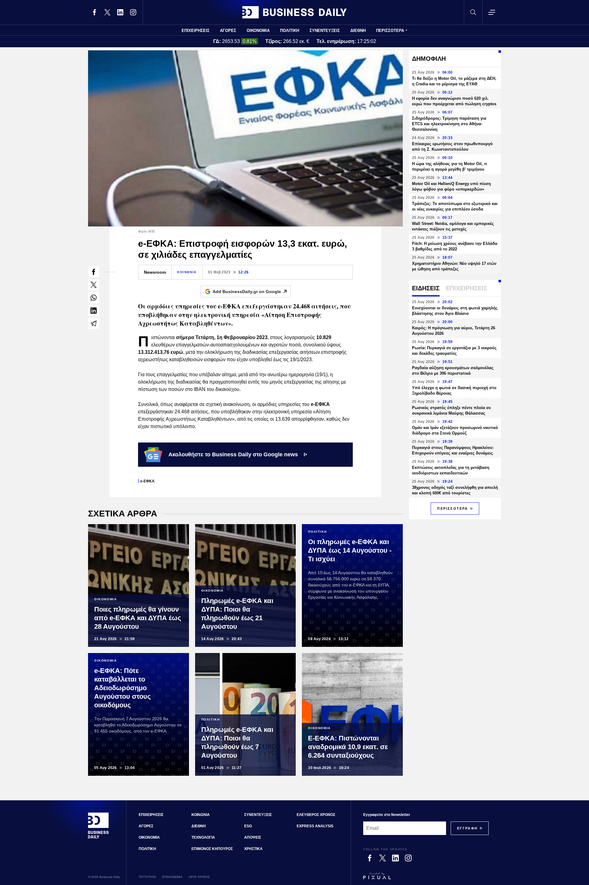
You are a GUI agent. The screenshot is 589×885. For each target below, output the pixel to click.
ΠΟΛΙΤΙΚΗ (289, 30)
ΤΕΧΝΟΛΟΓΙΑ (203, 837)
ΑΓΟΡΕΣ (228, 30)
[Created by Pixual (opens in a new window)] (426, 878)
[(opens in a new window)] (94, 12)
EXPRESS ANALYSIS (315, 826)
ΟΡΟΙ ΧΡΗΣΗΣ (199, 877)
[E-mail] (93, 323)
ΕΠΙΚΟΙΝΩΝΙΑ (172, 877)
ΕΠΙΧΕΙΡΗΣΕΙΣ (196, 30)
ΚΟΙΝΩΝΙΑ (187, 272)
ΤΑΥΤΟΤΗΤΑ (147, 877)
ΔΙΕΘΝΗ (358, 30)
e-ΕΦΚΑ (147, 481)
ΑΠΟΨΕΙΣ (252, 837)
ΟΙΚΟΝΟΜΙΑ (258, 30)
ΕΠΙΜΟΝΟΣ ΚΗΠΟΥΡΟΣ (212, 849)
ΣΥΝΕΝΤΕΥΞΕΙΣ (325, 30)
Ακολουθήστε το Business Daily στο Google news (233, 454)
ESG (248, 826)
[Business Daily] (294, 12)
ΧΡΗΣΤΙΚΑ (253, 849)
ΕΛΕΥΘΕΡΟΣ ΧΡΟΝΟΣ (316, 815)
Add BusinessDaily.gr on (247, 291)
